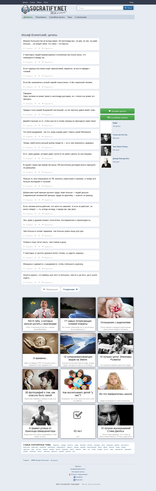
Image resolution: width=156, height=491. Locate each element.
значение (32, 451)
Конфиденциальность (78, 469)
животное (26, 447)
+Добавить (28, 17)
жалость (70, 445)
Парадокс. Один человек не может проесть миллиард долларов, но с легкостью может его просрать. (59, 96)
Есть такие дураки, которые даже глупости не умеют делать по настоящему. (57, 153)
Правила (78, 466)
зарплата (26, 449)
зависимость (61, 447)
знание (25, 451)
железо (89, 445)
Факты (39, 2)
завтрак (82, 447)
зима (84, 449)
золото (39, 451)
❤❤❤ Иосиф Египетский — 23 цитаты (44, 460)
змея (111, 449)
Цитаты (25, 2)
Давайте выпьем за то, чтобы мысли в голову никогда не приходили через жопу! (59, 120)
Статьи (32, 2)
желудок (97, 445)
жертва (116, 445)
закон (100, 447)
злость (106, 449)
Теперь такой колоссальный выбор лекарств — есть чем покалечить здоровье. (58, 142)
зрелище (47, 451)
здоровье (65, 449)
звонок (58, 449)
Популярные (41, 17)
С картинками (80, 17)
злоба (94, 449)
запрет (123, 447)
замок (105, 447)
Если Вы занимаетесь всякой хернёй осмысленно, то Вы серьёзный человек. (58, 82)
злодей (99, 449)
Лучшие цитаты (118, 111)
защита (45, 449)
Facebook (79, 477)
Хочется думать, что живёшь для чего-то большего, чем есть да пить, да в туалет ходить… (60, 276)
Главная (26, 460)
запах (118, 447)
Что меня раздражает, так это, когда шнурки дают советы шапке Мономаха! (57, 131)
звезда (51, 449)
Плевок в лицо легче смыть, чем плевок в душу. (45, 241)
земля (72, 449)
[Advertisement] (78, 26)
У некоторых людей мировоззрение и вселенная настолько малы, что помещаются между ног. (54, 56)
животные (34, 447)
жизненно (43, 447)
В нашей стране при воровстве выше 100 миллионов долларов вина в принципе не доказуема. (59, 166)
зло (89, 449)
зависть (69, 447)
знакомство (119, 449)
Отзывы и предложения (79, 474)
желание (83, 445)
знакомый (127, 449)
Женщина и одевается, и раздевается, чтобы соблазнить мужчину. (53, 263)
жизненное (51, 447)
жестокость (125, 445)
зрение (61, 451)
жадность (56, 445)
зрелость (54, 451)
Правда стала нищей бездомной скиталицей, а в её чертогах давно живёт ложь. (59, 109)
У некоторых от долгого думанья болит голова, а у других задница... (54, 252)
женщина (110, 445)
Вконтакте (79, 480)
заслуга (38, 449)
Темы (69, 17)
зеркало (78, 449)
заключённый (91, 447)
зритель (68, 451)
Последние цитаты (78, 472)
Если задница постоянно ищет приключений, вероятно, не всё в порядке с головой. (56, 70)
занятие (111, 447)
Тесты (46, 2)
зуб (74, 451)
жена (103, 445)
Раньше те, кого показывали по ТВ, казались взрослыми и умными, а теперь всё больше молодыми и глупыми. (59, 180)
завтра (76, 447)
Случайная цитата (57, 17)
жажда (63, 445)
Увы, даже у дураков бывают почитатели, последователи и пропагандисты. (57, 220)
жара (76, 445)
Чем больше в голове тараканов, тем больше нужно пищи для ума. (53, 231)
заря (32, 449)
